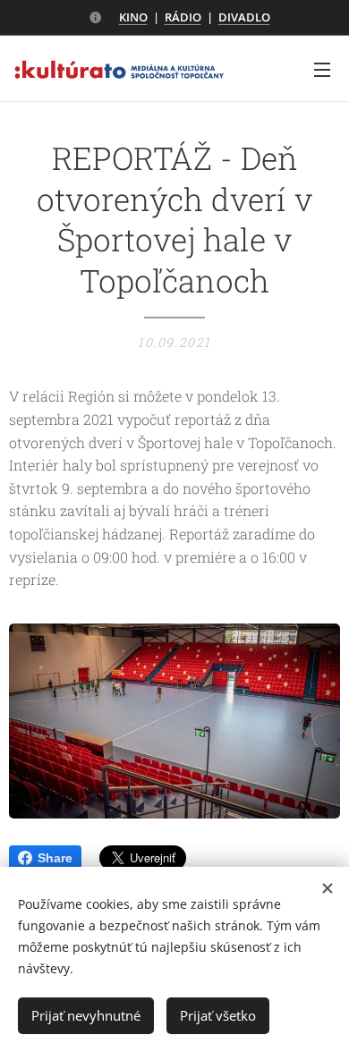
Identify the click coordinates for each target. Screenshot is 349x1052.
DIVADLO (244, 17)
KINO (133, 17)
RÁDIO (183, 17)
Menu (322, 69)
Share (55, 858)
